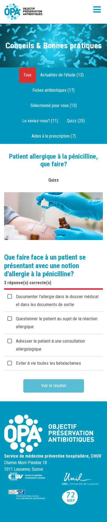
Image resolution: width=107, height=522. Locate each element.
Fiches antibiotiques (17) (53, 90)
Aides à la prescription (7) (54, 136)
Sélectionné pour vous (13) (53, 105)
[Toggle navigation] (97, 12)
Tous (27, 75)
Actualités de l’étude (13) (62, 75)
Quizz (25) (76, 120)
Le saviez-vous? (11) (40, 120)
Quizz (53, 180)
